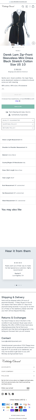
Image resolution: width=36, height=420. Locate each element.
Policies (5, 376)
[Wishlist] (30, 6)
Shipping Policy (10, 124)
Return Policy (9, 128)
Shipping (10, 72)
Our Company (7, 371)
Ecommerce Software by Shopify (18, 418)
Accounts (6, 367)
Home (17, 51)
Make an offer (18, 107)
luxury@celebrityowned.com (12, 341)
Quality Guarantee (11, 120)
